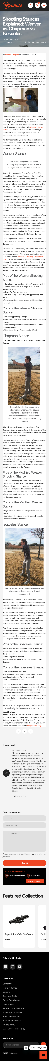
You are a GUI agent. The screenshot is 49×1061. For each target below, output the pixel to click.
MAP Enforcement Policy (14, 1029)
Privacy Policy (9, 1024)
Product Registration (12, 1016)
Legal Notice (8, 1004)
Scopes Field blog (34, 726)
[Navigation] (44, 5)
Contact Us (7, 984)
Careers (6, 992)
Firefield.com (13, 1053)
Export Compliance (11, 1000)
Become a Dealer (10, 996)
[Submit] (43, 1045)
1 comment (7, 42)
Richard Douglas (12, 55)
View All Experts (35, 881)
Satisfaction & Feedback (13, 1008)
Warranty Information (12, 1012)
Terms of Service (10, 988)
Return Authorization (12, 1020)
